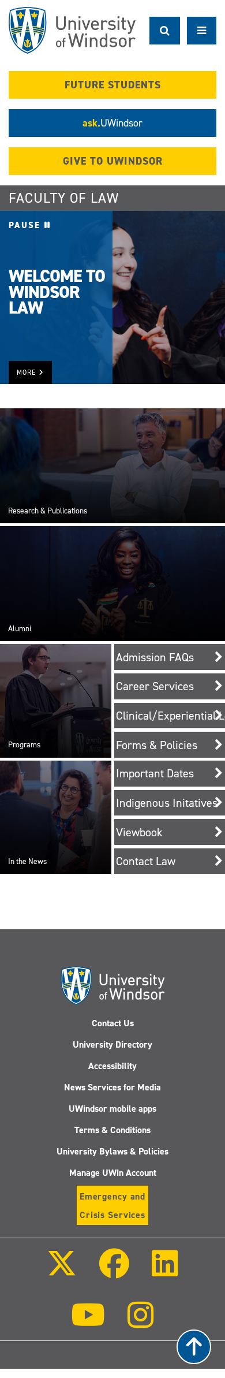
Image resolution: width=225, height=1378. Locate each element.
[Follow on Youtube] (88, 1323)
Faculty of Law (64, 198)
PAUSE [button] (26, 225)
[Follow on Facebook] (114, 1271)
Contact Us (113, 1023)
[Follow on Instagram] (140, 1323)
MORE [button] (28, 372)
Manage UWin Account (112, 1173)
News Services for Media (112, 1087)
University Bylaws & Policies (112, 1151)
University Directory (112, 1044)
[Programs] (55, 700)
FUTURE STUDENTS (113, 85)
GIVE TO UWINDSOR (113, 161)
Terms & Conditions (112, 1130)
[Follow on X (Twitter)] (61, 1271)
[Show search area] (164, 30)
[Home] (72, 30)
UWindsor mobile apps (112, 1109)
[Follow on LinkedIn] (165, 1271)
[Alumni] (112, 583)
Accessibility (112, 1066)
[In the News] (55, 816)
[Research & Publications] (112, 465)
